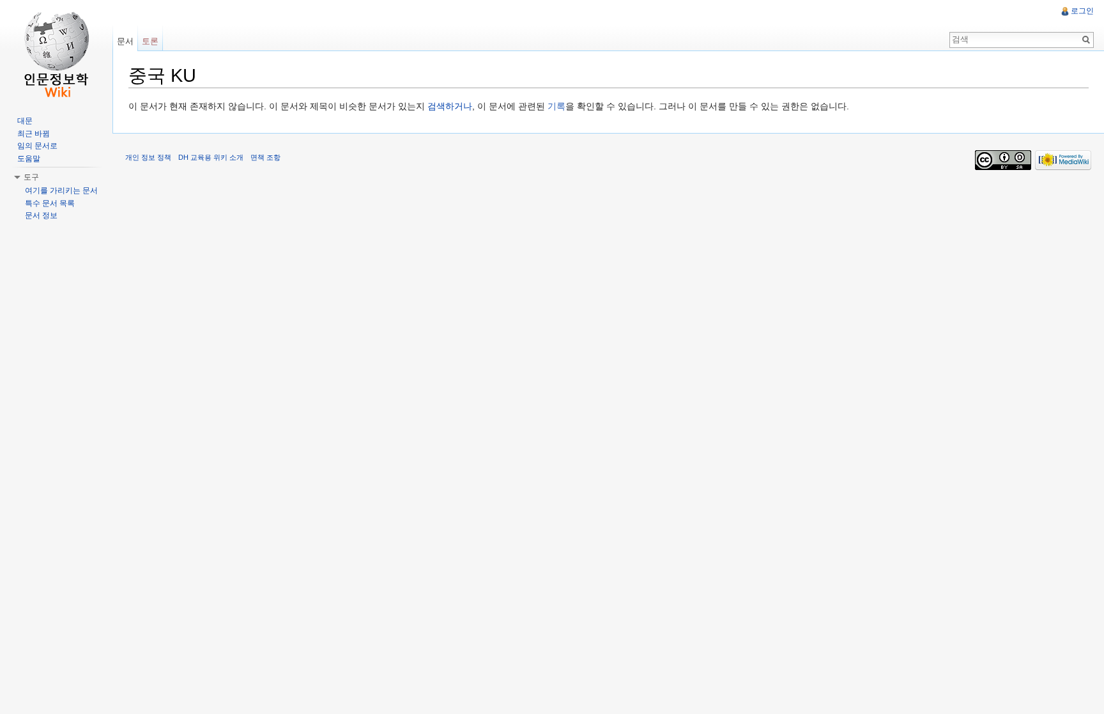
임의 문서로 (37, 145)
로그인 (1082, 10)
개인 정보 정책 (148, 157)
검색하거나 (449, 106)
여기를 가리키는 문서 (61, 190)
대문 (25, 120)
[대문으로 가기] (56, 51)
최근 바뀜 (33, 133)
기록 (556, 106)
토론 (150, 41)
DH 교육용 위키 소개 (210, 157)
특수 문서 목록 (50, 203)
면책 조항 (265, 157)
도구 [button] (31, 177)
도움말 (28, 158)
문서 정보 (41, 215)
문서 (125, 41)
